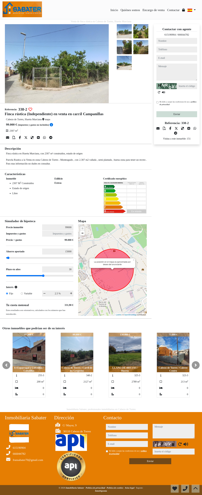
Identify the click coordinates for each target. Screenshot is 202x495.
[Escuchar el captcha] (163, 92)
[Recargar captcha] (159, 92)
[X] (26, 137)
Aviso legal (130, 488)
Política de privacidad (96, 488)
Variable (28, 293)
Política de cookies (115, 488)
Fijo (11, 293)
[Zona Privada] (183, 10)
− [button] (82, 233)
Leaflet (118, 314)
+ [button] (82, 228)
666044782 (183, 34)
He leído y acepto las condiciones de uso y (178, 103)
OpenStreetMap (130, 314)
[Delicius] (32, 137)
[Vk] (39, 137)
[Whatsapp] (45, 137)
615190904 (170, 34)
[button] (6, 365)
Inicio (114, 10)
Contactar (173, 10)
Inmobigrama (101, 491)
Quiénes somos (130, 10)
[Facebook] (20, 137)
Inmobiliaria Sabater (75, 488)
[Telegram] (50, 137)
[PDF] (14, 137)
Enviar (176, 114)
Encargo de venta (154, 10)
